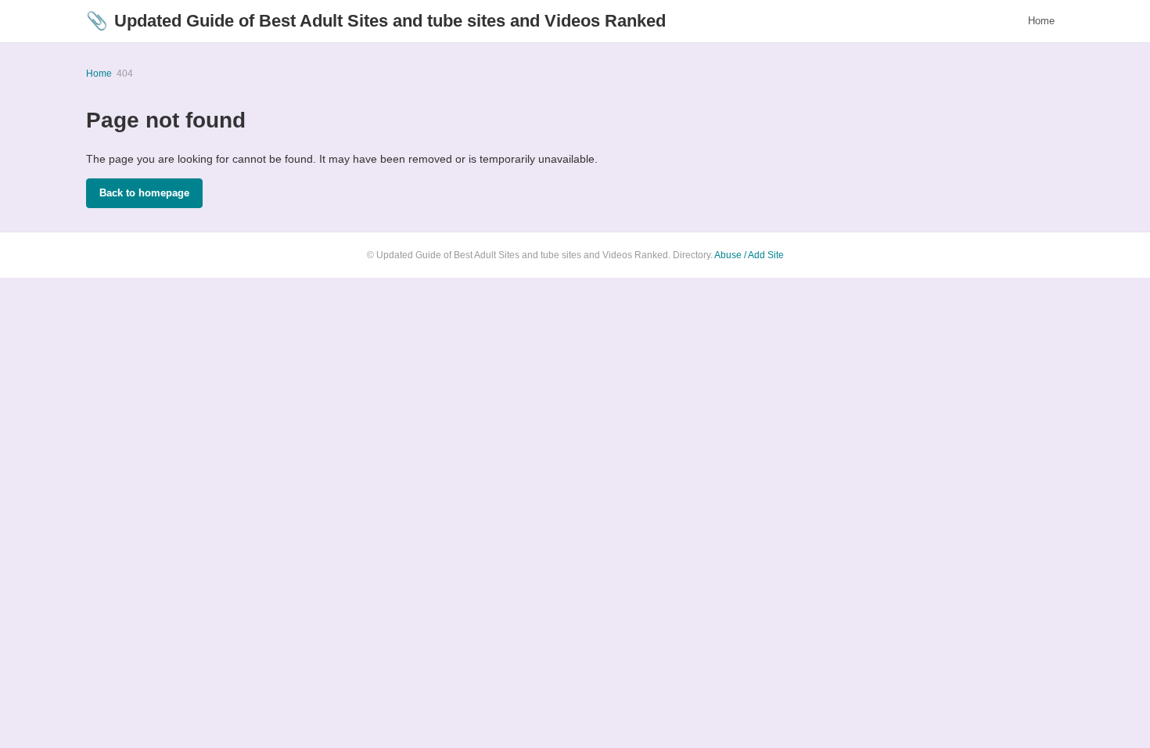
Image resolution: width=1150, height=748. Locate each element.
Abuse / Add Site (749, 255)
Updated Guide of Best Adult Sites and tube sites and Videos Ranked (376, 21)
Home (1041, 21)
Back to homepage (144, 193)
